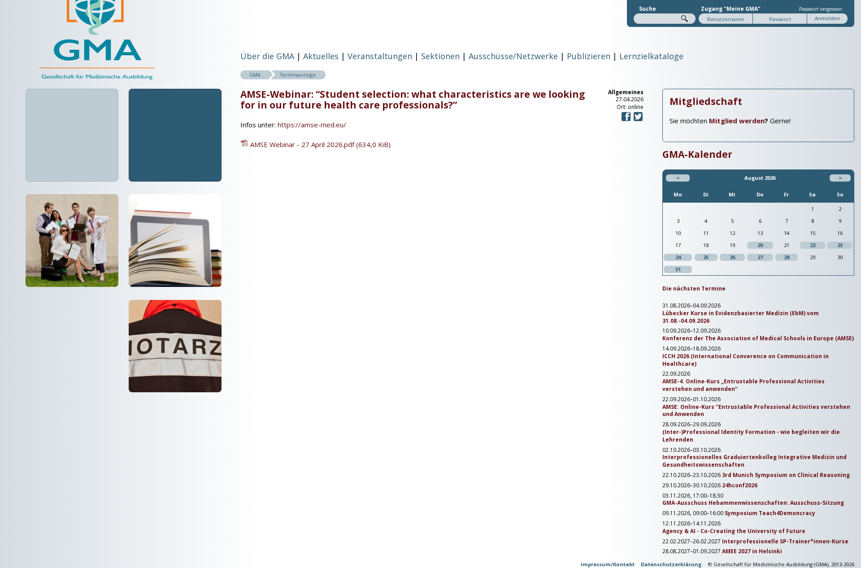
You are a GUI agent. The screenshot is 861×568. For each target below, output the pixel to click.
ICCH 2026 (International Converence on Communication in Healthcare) (745, 360)
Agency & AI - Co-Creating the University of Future (733, 531)
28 (786, 257)
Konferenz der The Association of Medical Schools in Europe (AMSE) (758, 338)
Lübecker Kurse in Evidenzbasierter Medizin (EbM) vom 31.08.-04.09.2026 (740, 317)
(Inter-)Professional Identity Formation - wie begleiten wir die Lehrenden (751, 436)
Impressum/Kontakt (608, 564)
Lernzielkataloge (651, 56)
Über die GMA (267, 56)
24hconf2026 (739, 485)
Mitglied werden (737, 120)
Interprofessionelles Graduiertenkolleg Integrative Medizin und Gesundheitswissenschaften (754, 461)
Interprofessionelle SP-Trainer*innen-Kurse (785, 541)
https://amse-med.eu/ (312, 124)
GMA (255, 74)
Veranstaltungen (380, 56)
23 (840, 245)
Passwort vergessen (820, 9)
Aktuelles (321, 56)
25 (706, 257)
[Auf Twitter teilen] (638, 120)
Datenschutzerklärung (671, 564)
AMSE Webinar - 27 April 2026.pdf (320, 144)
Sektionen (440, 56)
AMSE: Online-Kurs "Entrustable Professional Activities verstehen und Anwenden (756, 410)
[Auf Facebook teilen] (626, 120)
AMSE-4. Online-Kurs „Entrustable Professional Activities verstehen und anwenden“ (743, 385)
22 (812, 245)
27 (760, 257)
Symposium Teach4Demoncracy (770, 513)
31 (678, 269)
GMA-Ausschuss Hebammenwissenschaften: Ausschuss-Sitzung (753, 503)
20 (760, 245)
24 (678, 257)
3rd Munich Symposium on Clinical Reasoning (786, 475)
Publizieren (588, 56)
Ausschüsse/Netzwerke (513, 56)
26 (732, 257)
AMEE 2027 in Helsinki (752, 551)
